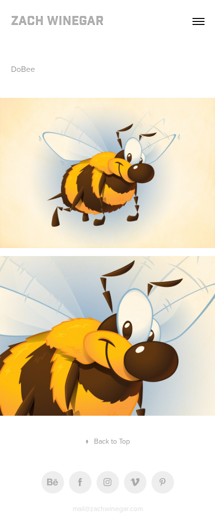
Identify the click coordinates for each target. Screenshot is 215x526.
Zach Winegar (57, 21)
